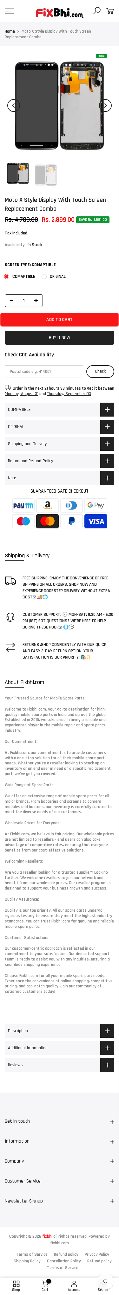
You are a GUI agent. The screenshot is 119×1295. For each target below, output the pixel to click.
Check (100, 371)
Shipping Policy (27, 1261)
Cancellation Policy (64, 1261)
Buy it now (59, 338)
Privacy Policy (97, 1254)
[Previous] (13, 105)
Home (10, 31)
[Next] (105, 105)
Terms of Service (32, 1254)
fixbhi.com (59, 1243)
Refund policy (66, 1254)
